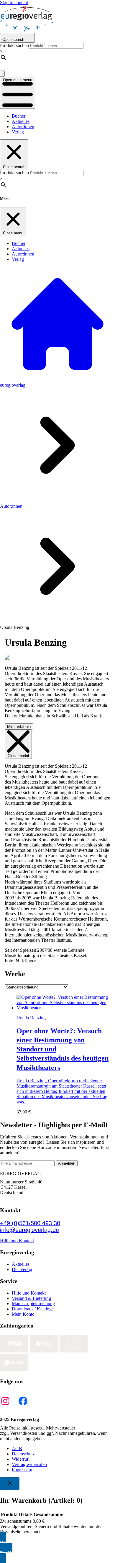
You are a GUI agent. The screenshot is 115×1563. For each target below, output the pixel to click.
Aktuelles (20, 121)
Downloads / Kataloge (33, 1308)
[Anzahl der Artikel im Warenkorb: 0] (2, 74)
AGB (17, 1448)
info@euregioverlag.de (29, 1230)
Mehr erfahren (19, 726)
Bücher (18, 115)
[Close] (9, 1483)
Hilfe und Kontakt (17, 1240)
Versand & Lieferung (31, 1298)
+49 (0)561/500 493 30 (30, 1223)
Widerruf (20, 1459)
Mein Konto (23, 1314)
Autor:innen (23, 126)
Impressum (22, 1469)
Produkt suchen (14, 45)
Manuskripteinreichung (33, 1303)
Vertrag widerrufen (29, 1464)
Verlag (18, 131)
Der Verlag (22, 1269)
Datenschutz (23, 1453)
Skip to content (14, 2)
